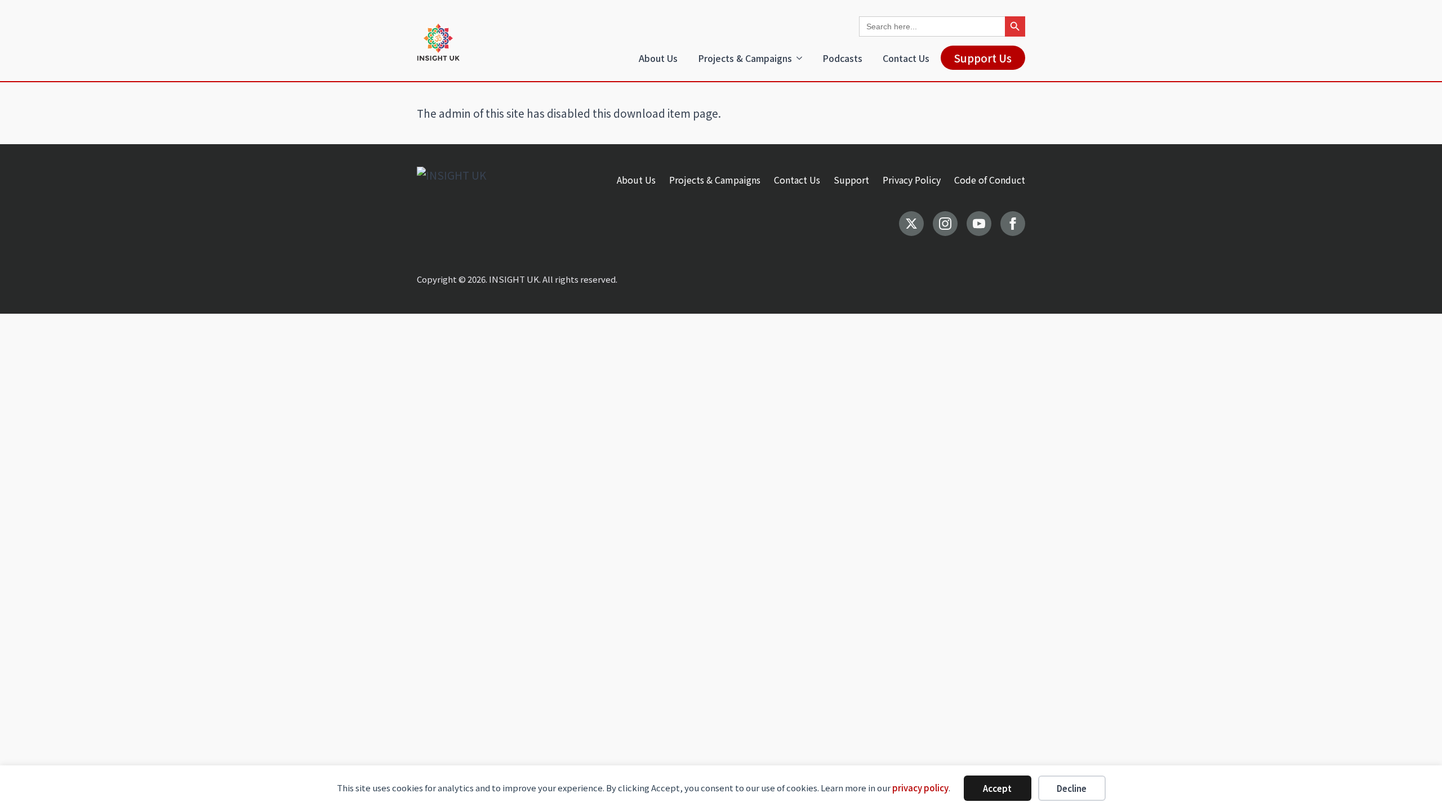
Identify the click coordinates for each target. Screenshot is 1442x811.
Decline (1072, 788)
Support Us (983, 57)
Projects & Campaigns (745, 58)
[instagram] (945, 223)
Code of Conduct (989, 179)
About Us (658, 58)
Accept (997, 788)
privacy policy (920, 788)
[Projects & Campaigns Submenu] (801, 58)
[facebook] (1012, 223)
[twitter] (911, 223)
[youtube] (979, 223)
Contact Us (906, 58)
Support (851, 179)
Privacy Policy (912, 179)
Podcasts (842, 58)
